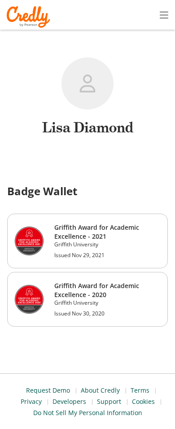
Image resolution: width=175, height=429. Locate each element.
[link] (87, 241)
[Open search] (145, 14)
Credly (30, 17)
